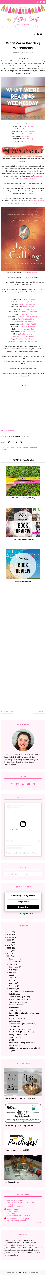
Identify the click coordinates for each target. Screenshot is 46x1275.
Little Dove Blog (27, 139)
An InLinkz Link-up (9, 430)
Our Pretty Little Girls (26, 329)
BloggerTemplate (35, 1272)
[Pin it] (21, 442)
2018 (8, 953)
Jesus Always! (34, 272)
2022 (9, 943)
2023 (9, 940)
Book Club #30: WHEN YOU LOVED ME (20, 1202)
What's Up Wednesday (18, 1002)
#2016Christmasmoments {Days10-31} (24, 1048)
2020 (9, 948)
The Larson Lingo (26, 334)
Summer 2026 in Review (15, 1207)
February (12, 986)
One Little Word (15, 1026)
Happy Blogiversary (17, 1018)
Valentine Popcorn (16, 1005)
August (12, 970)
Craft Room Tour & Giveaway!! (21, 991)
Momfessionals (27, 314)
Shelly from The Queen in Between (23, 321)
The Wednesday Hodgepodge (17, 1220)
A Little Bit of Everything (27, 326)
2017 (8, 956)
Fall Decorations (11, 1182)
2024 (9, 937)
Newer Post (8, 712)
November (13, 961)
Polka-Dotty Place (28, 134)
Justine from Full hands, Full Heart (23, 302)
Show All (39, 1222)
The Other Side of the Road (27, 312)
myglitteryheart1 (26, 853)
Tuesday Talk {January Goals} (21, 1032)
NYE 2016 (12, 1040)
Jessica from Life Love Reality (23, 336)
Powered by (17, 914)
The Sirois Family (28, 124)
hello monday (14, 1021)
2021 (8, 945)
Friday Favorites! (15, 1010)
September (13, 967)
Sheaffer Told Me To (28, 331)
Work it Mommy (27, 126)
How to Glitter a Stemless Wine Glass (24, 1013)
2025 (9, 934)
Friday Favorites (15, 1037)
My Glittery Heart (28, 136)
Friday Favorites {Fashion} (19, 997)
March (11, 983)
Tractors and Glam (27, 309)
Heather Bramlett (12, 853)
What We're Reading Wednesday (22, 1043)
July (10, 972)
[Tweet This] (9, 442)
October (12, 964)
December (13, 959)
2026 (9, 932)
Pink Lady (11, 1214)
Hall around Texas (27, 129)
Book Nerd (10, 447)
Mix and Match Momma (27, 304)
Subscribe (23, 907)
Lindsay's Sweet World (28, 324)
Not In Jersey (12, 1205)
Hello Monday (14, 1008)
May (10, 978)
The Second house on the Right (27, 317)
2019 (8, 951)
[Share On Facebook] (13, 442)
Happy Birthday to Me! (18, 1035)
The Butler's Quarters (27, 339)
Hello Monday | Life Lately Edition (18, 1125)
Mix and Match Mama (15, 1200)
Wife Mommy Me (29, 131)
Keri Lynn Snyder (26, 141)
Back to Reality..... (16, 1045)
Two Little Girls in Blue (27, 178)
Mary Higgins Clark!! (31, 171)
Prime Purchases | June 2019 (16, 1150)
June (11, 975)
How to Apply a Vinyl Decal (20, 999)
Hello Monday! (14, 994)
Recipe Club (13, 1016)
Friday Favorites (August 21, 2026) (18, 1215)
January (19, 447)
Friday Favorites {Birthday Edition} (22, 1024)
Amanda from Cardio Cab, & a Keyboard (23, 341)
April (11, 980)
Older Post (38, 712)
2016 (8, 1051)
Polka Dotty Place (28, 319)
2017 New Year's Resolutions (20, 1029)
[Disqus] (23, 620)
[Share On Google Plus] (17, 442)
